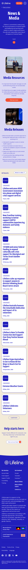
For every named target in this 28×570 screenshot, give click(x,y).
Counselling (5, 480)
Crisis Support (5, 475)
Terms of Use (10, 547)
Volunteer (17, 475)
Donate (17, 473)
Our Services (5, 470)
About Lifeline (19, 481)
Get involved (18, 470)
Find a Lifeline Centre (18, 485)
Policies (3, 547)
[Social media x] (13, 555)
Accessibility (5, 550)
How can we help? (13, 442)
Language (11, 550)
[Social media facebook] (2, 555)
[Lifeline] (6, 3)
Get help (19, 3)
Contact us (18, 489)
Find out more (14, 100)
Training (4, 483)
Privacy (17, 547)
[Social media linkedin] (9, 555)
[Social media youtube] (16, 555)
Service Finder (5, 473)
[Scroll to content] (14, 42)
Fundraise (17, 478)
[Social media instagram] (6, 555)
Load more (14, 417)
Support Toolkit (6, 478)
